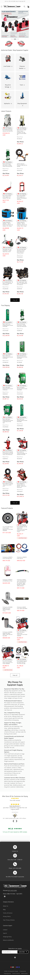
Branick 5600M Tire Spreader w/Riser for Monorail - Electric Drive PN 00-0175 (21, 485)
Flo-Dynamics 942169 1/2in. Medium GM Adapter (22, 608)
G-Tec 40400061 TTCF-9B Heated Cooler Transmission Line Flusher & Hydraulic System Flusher (22, 529)
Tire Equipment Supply (13, 971)
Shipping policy (7, 973)
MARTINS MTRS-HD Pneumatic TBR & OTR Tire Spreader (22, 165)
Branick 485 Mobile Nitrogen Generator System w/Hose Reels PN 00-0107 (8, 421)
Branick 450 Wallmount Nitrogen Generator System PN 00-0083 (22, 357)
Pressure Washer (22, 67)
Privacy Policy (7, 916)
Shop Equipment (22, 103)
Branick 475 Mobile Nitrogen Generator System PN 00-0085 (22, 388)
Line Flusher (7, 66)
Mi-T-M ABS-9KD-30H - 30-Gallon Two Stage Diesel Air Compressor (8, 283)
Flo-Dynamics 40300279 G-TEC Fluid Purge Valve (7, 558)
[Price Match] (21, 44)
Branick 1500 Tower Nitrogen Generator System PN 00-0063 (8, 357)
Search (5, 933)
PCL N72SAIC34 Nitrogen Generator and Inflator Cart (8, 130)
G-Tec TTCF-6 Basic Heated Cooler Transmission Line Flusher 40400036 (22, 634)
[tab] (11, 39)
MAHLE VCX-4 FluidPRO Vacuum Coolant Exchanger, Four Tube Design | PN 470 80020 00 (21, 132)
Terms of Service (7, 913)
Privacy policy (23, 971)
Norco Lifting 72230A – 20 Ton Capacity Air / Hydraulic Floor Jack (7, 197)
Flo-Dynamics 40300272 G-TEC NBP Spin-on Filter (7, 580)
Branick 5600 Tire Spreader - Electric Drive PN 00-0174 (8, 485)
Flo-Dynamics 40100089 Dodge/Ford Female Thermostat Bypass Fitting (7, 609)
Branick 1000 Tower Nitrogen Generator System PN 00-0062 (8, 325)
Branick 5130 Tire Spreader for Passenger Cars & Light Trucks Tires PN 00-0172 (8, 453)
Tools (21, 85)
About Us (5, 906)
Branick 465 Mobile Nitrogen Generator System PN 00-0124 (8, 388)
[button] (24, 6)
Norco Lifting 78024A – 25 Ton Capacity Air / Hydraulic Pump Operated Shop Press (22, 197)
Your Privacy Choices (9, 920)
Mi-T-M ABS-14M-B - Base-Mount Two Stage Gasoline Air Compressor (22, 283)
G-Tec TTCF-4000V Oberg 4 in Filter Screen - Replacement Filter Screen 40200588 (8, 528)
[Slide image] (15, 24)
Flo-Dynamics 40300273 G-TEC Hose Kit (22, 558)
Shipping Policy (7, 936)
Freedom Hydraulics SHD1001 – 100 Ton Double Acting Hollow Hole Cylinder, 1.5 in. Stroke (8, 224)
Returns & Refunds (8, 940)
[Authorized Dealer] (9, 44)
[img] (15, 798)
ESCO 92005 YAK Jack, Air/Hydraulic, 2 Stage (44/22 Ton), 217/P (7, 250)
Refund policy (24, 973)
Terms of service (16, 973)
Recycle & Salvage (8, 86)
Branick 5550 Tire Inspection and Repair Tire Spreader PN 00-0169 (22, 453)
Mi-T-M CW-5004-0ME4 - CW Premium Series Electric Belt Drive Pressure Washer (21, 251)
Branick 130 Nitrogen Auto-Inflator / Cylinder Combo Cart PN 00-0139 (7, 165)
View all (15, 300)
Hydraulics (7, 103)
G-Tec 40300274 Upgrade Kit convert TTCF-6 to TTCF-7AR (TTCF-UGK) (22, 662)
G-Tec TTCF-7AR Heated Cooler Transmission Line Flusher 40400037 (7, 662)
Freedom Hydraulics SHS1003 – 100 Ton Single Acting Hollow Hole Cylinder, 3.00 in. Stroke (22, 224)
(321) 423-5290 (17, 868)
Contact (5, 929)
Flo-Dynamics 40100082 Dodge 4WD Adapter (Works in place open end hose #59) (7, 634)
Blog (4, 909)
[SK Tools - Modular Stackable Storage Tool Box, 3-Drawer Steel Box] (15, 815)
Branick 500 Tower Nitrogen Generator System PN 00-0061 (22, 420)
